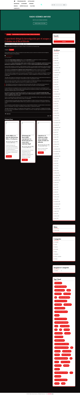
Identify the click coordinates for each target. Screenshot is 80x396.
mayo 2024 (57, 108)
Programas (56, 254)
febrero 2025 (57, 89)
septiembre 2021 (57, 180)
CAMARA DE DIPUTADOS (64, 297)
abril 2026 (56, 60)
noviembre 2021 (57, 175)
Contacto (16, 8)
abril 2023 (56, 139)
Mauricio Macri (57, 351)
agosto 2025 (57, 74)
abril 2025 (56, 84)
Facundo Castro (67, 333)
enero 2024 (57, 117)
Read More (9, 156)
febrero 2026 (57, 62)
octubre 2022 (57, 153)
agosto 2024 (57, 101)
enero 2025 (57, 91)
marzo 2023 (57, 141)
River (71, 358)
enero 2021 (57, 199)
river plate (57, 361)
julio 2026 (56, 55)
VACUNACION (58, 376)
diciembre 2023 (57, 120)
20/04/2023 (10, 141)
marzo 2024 (57, 113)
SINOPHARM (66, 365)
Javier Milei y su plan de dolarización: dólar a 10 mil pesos (12, 137)
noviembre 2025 (57, 67)
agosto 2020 (57, 211)
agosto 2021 (57, 182)
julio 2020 (56, 213)
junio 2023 (56, 134)
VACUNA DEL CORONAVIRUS (61, 379)
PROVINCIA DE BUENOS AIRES (61, 358)
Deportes (16, 3)
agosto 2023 (57, 129)
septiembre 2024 (57, 98)
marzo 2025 (57, 86)
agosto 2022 (57, 158)
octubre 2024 (57, 96)
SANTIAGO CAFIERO (65, 361)
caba (56, 297)
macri (72, 347)
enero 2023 (57, 146)
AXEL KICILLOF (67, 293)
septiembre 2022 (57, 156)
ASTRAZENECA (58, 293)
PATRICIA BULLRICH (66, 354)
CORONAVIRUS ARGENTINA (61, 318)
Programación (21, 1)
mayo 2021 (57, 189)
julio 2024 (56, 103)
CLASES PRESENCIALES (60, 308)
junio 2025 (56, 79)
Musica (16, 6)
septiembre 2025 (57, 72)
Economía (24, 3)
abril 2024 (56, 110)
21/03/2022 (26, 146)
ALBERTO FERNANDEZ (59, 290)
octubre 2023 (57, 125)
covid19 (56, 326)
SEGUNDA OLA (58, 365)
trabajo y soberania (58, 256)
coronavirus (57, 315)
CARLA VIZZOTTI (67, 304)
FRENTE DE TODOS (59, 336)
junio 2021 (56, 187)
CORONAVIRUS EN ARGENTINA (61, 322)
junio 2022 (56, 163)
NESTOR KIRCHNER (67, 351)
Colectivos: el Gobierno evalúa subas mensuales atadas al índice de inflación (43, 139)
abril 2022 (56, 168)
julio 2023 (56, 132)
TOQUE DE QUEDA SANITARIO (61, 372)
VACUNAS (57, 383)
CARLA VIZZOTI (58, 304)
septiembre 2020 (57, 208)
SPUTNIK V (57, 369)
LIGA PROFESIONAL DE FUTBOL (61, 347)
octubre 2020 (57, 206)
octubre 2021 (57, 177)
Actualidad (31, 1)
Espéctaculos (24, 6)
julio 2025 (56, 77)
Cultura (32, 6)
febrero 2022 (57, 172)
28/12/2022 (42, 144)
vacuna (71, 372)
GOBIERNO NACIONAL (59, 340)
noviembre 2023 (57, 122)
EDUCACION (66, 329)
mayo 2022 (57, 165)
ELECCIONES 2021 (58, 333)
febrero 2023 (57, 144)
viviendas (63, 383)
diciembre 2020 (57, 201)
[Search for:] (64, 39)
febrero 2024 (57, 115)
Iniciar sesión (57, 230)
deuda (56, 329)
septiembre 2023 (57, 127)
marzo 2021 (57, 194)
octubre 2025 (57, 70)
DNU (61, 329)
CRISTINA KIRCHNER (64, 326)
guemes (14, 141)
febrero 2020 (57, 215)
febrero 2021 (57, 196)
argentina (68, 290)
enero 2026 (57, 65)
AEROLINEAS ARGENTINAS (60, 286)
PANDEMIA (57, 354)
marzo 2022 (57, 170)
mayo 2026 (57, 58)
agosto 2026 (57, 53)
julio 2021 (56, 184)
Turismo (31, 3)
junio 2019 (56, 218)
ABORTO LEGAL (58, 283)
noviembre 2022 (57, 151)
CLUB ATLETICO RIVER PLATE (61, 311)
